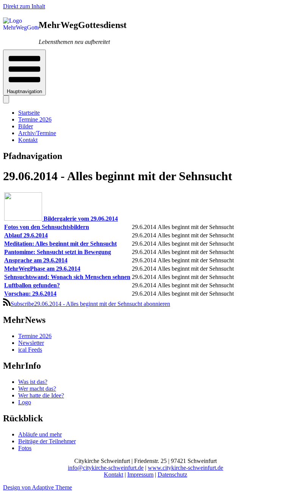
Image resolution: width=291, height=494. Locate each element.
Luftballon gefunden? (32, 285)
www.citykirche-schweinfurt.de (185, 467)
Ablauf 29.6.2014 (26, 235)
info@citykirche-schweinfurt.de (106, 467)
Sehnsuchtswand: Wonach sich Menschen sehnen (67, 277)
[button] (24, 72)
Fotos (24, 448)
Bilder (25, 126)
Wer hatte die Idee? (41, 395)
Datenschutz (172, 474)
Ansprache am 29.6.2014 (35, 260)
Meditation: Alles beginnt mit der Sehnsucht (60, 243)
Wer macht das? (37, 388)
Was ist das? (32, 382)
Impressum (140, 474)
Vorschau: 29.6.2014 (30, 293)
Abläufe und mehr (40, 434)
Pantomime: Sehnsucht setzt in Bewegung (57, 252)
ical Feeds (30, 349)
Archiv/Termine (37, 133)
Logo (24, 402)
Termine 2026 (35, 119)
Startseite (29, 112)
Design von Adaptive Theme (37, 487)
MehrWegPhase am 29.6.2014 (42, 268)
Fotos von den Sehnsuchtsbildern (46, 227)
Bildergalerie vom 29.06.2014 (81, 218)
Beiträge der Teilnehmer (47, 441)
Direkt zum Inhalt (24, 6)
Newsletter (31, 343)
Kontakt (28, 140)
